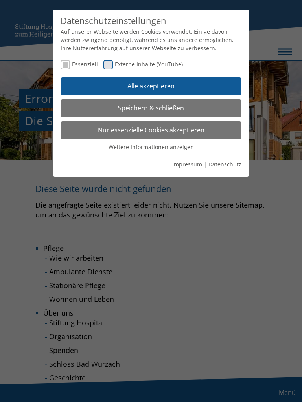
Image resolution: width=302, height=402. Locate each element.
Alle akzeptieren (151, 86)
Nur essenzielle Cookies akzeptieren (151, 130)
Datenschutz (224, 164)
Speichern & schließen (151, 108)
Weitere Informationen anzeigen (151, 147)
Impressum (187, 164)
